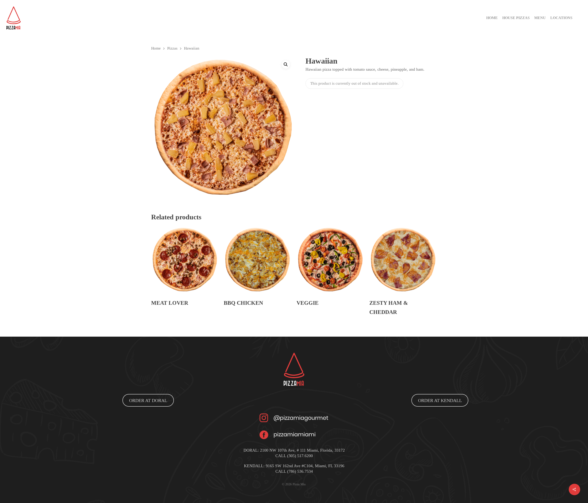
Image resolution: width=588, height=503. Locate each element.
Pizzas (172, 48)
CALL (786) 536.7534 (294, 471)
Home (492, 18)
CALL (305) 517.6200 (294, 455)
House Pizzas (516, 18)
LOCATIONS (561, 18)
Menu (540, 18)
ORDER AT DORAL (148, 400)
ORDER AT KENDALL (440, 400)
